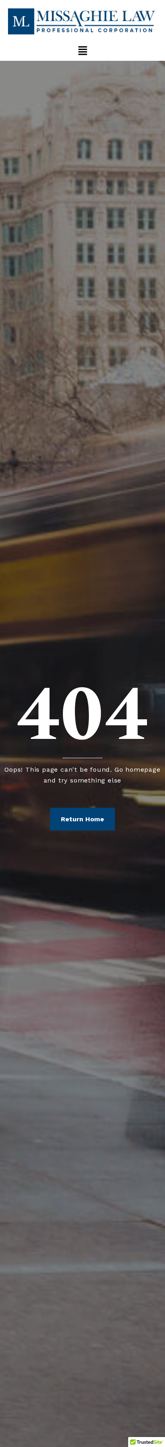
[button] (82, 50)
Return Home (82, 819)
